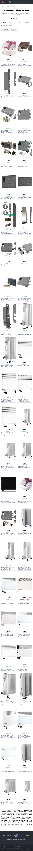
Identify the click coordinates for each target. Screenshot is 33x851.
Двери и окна (5, 29)
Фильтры (16, 19)
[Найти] (10, 2)
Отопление (13, 29)
